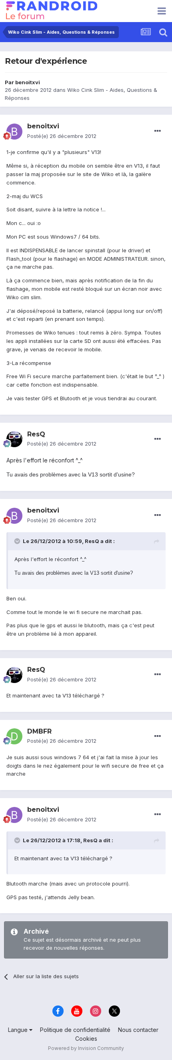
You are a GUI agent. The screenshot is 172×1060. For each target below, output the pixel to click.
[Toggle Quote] (18, 541)
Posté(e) (61, 136)
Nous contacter (138, 1029)
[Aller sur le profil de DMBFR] (14, 736)
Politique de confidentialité (75, 1029)
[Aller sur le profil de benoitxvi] (14, 132)
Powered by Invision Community (86, 1048)
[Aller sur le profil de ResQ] (14, 439)
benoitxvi (27, 82)
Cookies (86, 1038)
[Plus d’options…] (158, 131)
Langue (18, 1029)
